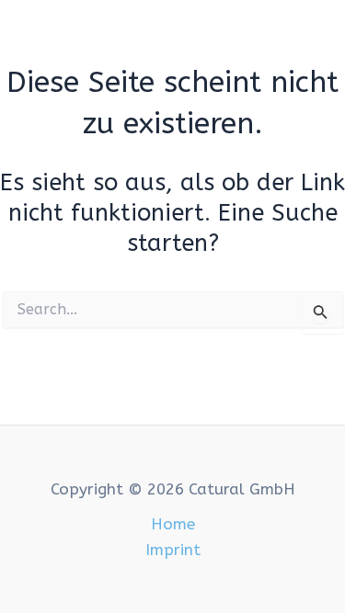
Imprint (173, 549)
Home (173, 524)
